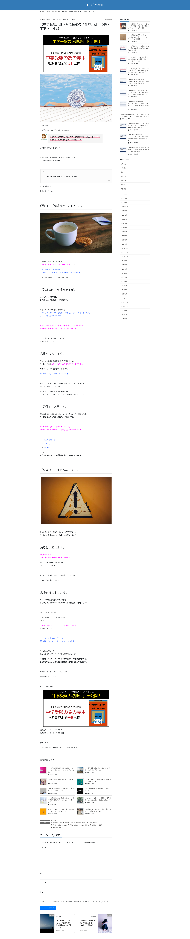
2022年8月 (124, 202)
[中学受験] (47, 919)
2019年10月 (124, 306)
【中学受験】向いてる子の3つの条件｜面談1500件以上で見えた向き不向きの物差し (139, 48)
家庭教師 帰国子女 (58, 827)
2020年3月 (124, 285)
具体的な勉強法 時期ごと (60, 825)
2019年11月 (124, 302)
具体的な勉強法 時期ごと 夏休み (79, 825)
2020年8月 (124, 265)
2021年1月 (124, 244)
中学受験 (108, 19)
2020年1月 (124, 294)
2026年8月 (124, 198)
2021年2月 (124, 240)
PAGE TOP (184, 909)
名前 (42, 873)
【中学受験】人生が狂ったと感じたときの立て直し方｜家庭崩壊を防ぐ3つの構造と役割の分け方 (138, 92)
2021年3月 (124, 236)
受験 (122, 172)
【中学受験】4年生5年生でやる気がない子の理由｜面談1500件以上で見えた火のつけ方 (138, 149)
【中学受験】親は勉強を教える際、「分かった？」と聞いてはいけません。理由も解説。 (61, 770)
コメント (43, 847)
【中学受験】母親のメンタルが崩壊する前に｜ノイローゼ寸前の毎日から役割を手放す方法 (138, 125)
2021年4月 (124, 231)
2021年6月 (124, 223)
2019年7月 (124, 315)
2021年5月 (124, 227)
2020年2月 (124, 290)
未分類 (123, 184)
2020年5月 (124, 277)
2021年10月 (124, 207)
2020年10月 (124, 256)
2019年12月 (124, 298)
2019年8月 (124, 310)
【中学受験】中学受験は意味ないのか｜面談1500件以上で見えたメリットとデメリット (138, 59)
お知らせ (123, 164)
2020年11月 (124, 252)
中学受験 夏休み (80, 823)
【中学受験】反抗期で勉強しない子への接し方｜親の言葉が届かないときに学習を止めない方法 (138, 70)
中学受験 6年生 (57, 823)
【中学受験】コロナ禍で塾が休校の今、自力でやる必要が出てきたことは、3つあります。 (61, 800)
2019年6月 (124, 319)
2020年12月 (124, 248)
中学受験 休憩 (69, 823)
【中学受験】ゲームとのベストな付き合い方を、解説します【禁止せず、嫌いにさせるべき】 (138, 26)
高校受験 (123, 189)
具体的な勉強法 (92, 823)
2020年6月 (124, 273)
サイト (42, 892)
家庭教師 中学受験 (97, 825)
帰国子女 (123, 176)
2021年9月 (124, 211)
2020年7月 (124, 269)
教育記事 (123, 180)
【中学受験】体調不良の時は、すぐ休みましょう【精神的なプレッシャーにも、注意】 (138, 37)
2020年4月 (124, 281)
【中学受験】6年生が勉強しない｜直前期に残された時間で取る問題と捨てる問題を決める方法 (139, 81)
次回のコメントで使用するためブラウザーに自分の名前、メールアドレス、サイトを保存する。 (76, 901)
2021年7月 (124, 219)
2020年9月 (124, 261)
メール (43, 883)
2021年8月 (124, 215)
